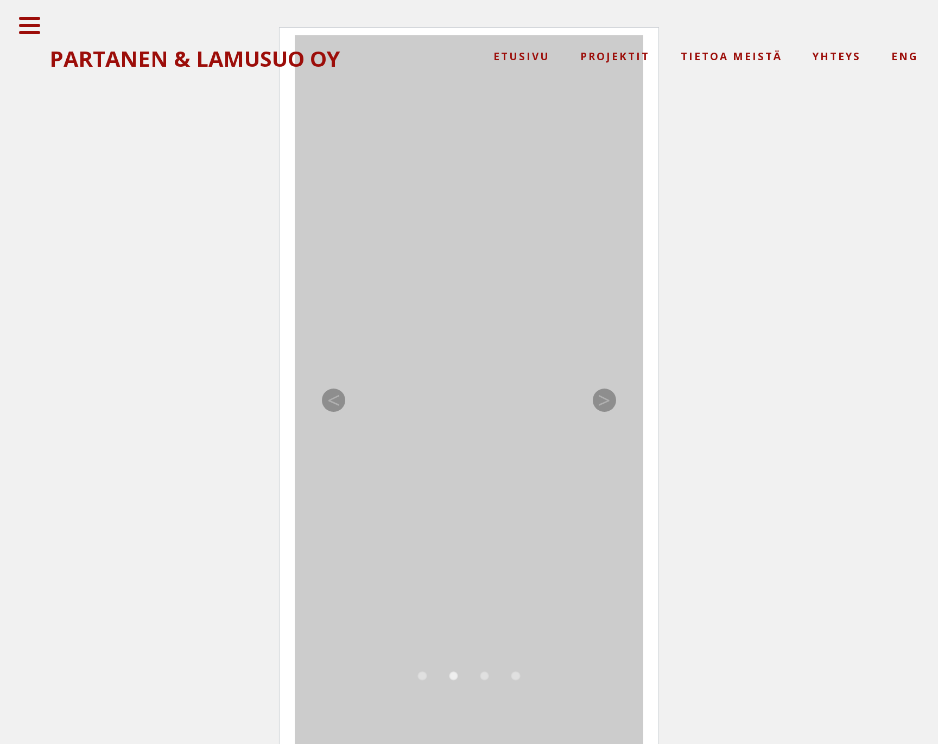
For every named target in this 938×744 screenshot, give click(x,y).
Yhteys (837, 56)
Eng (904, 56)
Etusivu (521, 56)
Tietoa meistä (732, 56)
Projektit (615, 56)
